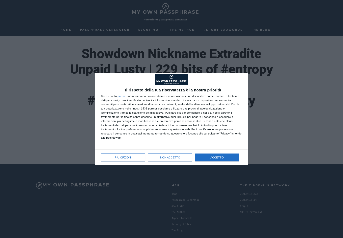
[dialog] (171, 119)
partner (122, 96)
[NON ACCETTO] (241, 80)
